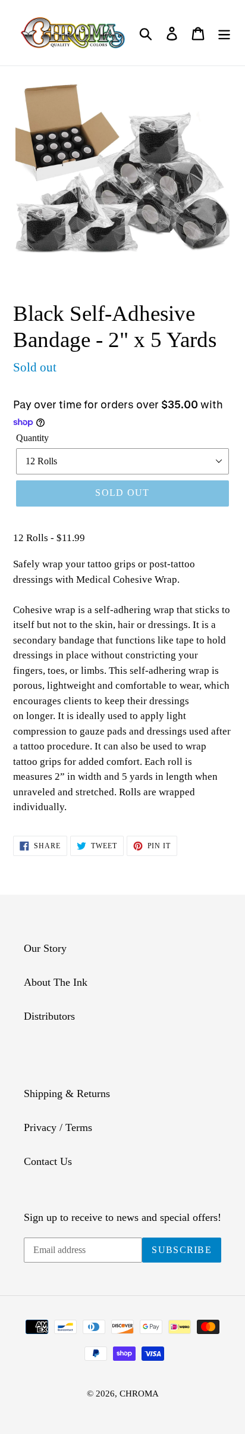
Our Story (45, 948)
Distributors (49, 1016)
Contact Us (48, 1161)
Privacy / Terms (58, 1127)
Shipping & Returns (67, 1093)
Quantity (32, 438)
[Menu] (224, 33)
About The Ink (55, 982)
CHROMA (139, 1393)
